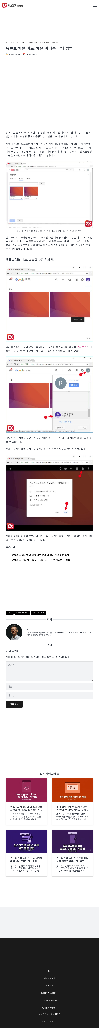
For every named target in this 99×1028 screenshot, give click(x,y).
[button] (95, 5)
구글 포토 (81, 347)
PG (28, 629)
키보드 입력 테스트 (49, 1021)
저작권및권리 (49, 978)
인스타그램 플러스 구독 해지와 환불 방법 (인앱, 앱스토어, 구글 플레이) (26, 861)
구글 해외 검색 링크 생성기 (49, 1014)
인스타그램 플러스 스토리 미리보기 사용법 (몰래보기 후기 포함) (72, 861)
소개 (49, 971)
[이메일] (16, 632)
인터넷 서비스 (20, 42)
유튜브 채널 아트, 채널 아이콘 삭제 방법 (43, 42)
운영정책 (49, 986)
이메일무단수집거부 (49, 1000)
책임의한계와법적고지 (49, 1008)
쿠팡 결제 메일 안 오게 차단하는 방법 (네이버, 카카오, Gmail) (72, 809)
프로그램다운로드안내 (49, 993)
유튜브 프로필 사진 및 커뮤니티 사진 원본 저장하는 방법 (41, 560)
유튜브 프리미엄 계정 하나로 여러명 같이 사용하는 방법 (40, 555)
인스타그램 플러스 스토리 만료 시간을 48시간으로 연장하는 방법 (26, 809)
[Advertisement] (49, 106)
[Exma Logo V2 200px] (12, 5)
